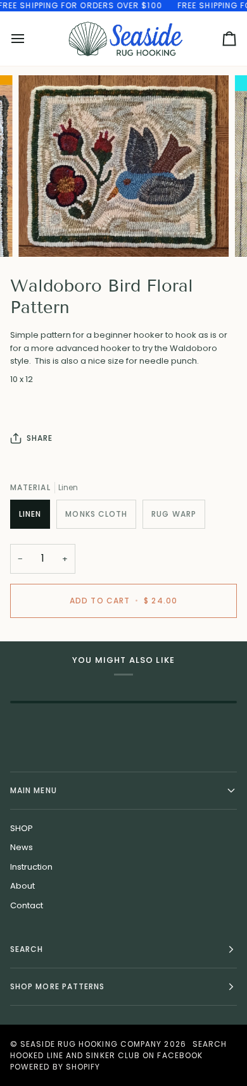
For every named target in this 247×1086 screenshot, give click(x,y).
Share (40, 438)
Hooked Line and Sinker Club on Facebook (106, 1055)
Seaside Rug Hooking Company (91, 1044)
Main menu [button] (33, 790)
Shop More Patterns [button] (57, 986)
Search (210, 1044)
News (21, 847)
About (22, 886)
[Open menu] (29, 38)
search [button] (26, 949)
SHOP (21, 828)
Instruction (31, 867)
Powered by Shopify (55, 1066)
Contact (26, 905)
